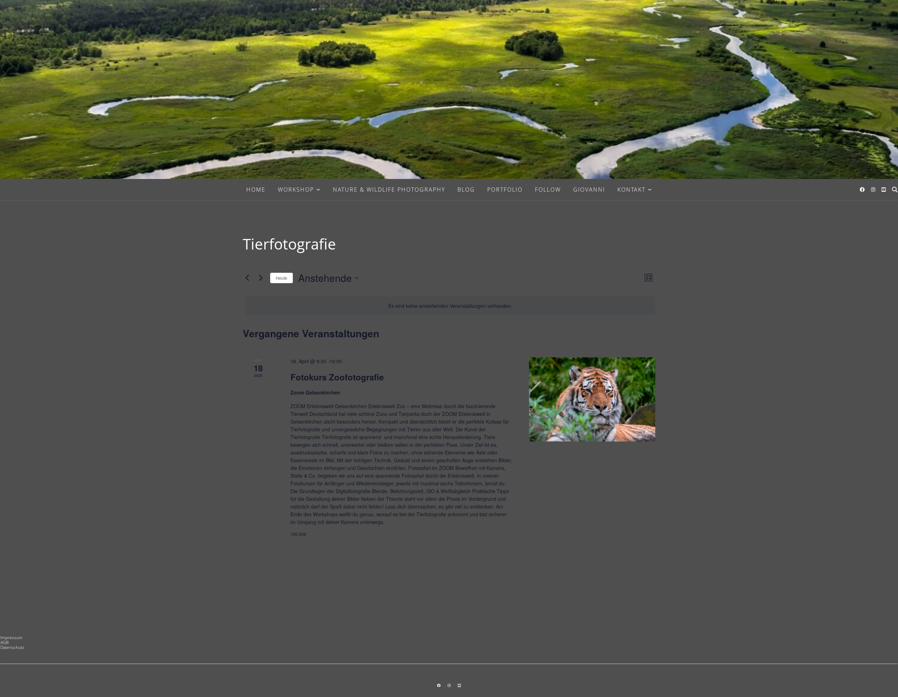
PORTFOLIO (505, 189)
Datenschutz (12, 647)
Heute (281, 278)
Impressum (11, 637)
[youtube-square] (884, 189)
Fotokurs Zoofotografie (337, 377)
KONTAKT (631, 189)
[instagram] (874, 189)
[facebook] (863, 189)
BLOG (466, 189)
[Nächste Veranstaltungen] (260, 278)
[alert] (450, 306)
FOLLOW (548, 189)
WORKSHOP (296, 189)
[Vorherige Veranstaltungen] (247, 278)
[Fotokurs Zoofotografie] (592, 399)
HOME (256, 189)
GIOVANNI (589, 189)
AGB (4, 642)
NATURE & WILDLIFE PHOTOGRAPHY (389, 189)
